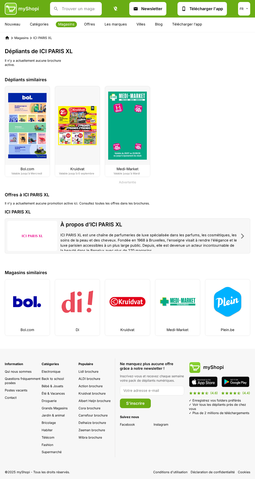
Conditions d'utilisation (170, 472)
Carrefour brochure (93, 415)
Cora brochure (89, 408)
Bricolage (49, 423)
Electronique (51, 371)
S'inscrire (135, 403)
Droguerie (49, 401)
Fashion (47, 445)
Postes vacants (16, 390)
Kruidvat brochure (92, 393)
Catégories (39, 24)
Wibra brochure (90, 437)
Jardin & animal (53, 415)
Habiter (47, 430)
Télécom (48, 437)
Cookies (244, 472)
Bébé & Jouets (52, 386)
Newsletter (151, 8)
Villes (140, 24)
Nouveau (12, 24)
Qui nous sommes (18, 371)
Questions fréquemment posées (22, 381)
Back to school (53, 379)
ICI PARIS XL (42, 38)
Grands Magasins (55, 408)
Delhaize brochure (92, 423)
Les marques (116, 24)
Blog (159, 24)
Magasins (66, 24)
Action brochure (90, 386)
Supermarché (52, 452)
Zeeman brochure (91, 430)
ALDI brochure (89, 379)
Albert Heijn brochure (94, 401)
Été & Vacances (53, 393)
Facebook (127, 424)
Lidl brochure (88, 371)
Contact (11, 398)
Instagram (161, 424)
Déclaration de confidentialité (213, 472)
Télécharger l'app (206, 8)
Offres (89, 24)
